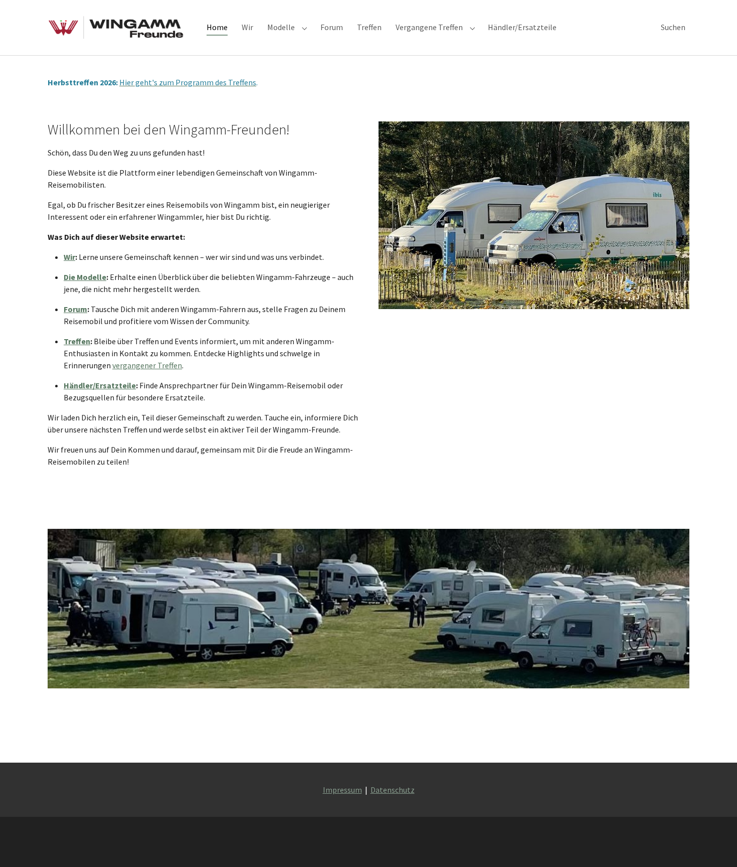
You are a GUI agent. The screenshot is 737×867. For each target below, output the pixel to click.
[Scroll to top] (715, 845)
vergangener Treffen (147, 365)
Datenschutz (393, 790)
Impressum (342, 790)
